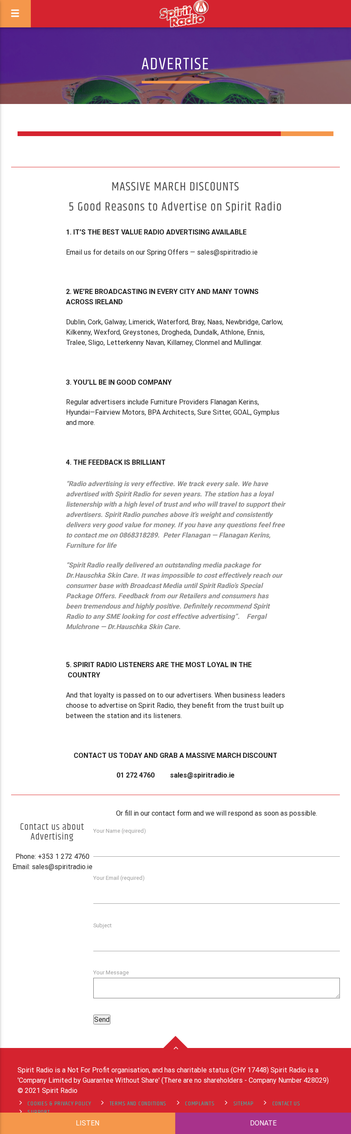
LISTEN (87, 1123)
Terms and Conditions (138, 1103)
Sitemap (243, 1103)
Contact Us (286, 1103)
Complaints (199, 1103)
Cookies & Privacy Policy (59, 1103)
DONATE (263, 1123)
